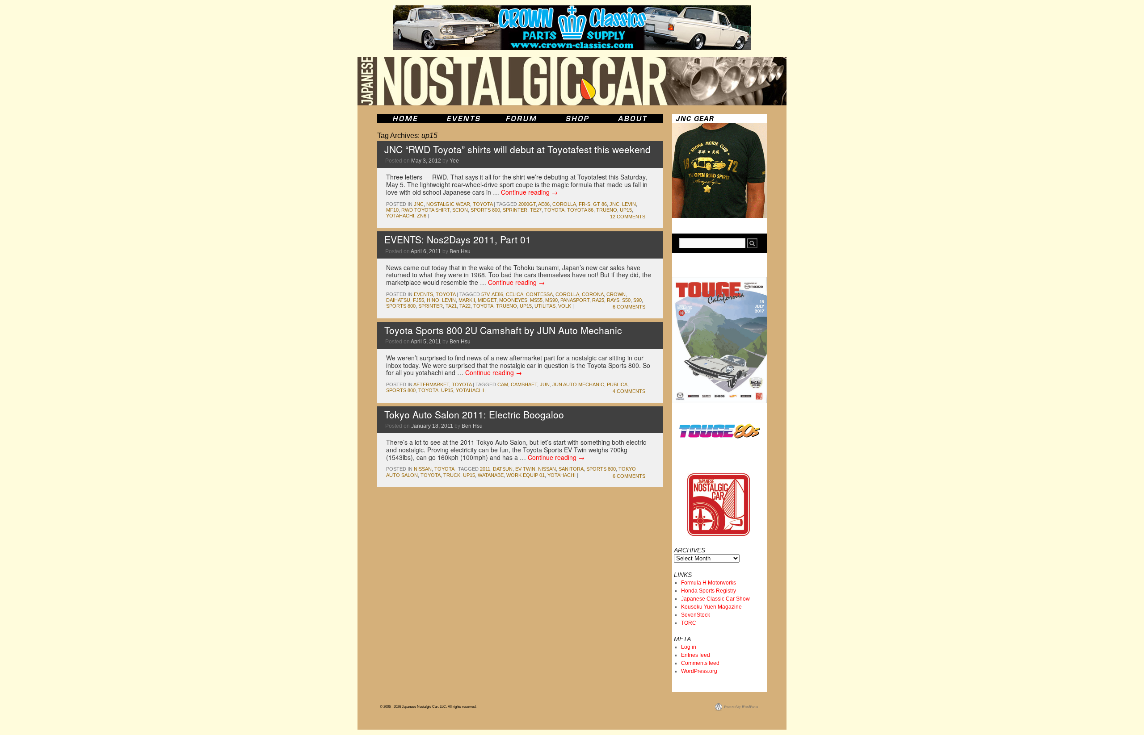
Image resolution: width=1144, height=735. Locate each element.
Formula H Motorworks (708, 583)
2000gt (527, 204)
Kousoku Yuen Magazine (711, 607)
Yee (454, 161)
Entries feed (695, 655)
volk (564, 306)
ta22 (465, 306)
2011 (485, 469)
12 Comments (627, 216)
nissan (423, 469)
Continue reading (529, 192)
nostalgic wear (448, 204)
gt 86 (600, 204)
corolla (564, 204)
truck (451, 475)
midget (487, 300)
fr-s (584, 204)
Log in (688, 647)
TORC (688, 623)
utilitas (544, 306)
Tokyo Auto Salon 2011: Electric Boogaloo (474, 414)
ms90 (551, 300)
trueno (606, 210)
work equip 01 (525, 475)
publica (617, 384)
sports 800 (485, 210)
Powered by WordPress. (741, 706)
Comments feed (700, 663)
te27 (536, 210)
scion (460, 210)
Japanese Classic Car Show (715, 599)
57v (485, 294)
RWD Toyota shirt (425, 210)
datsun (503, 469)
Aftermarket (431, 384)
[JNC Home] (405, 118)
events (423, 294)
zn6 (421, 215)
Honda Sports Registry (708, 591)
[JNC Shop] (577, 118)
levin (629, 204)
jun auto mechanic (578, 384)
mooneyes (513, 300)
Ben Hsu (460, 251)
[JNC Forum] (522, 118)
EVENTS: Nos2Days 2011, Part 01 (457, 239)
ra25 (598, 300)
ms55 (536, 300)
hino (433, 300)
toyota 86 (580, 210)
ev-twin (525, 469)
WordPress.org (699, 671)
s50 (626, 300)
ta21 (451, 306)
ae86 (544, 204)
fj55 (418, 300)
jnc (419, 204)
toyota (482, 204)
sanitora (571, 469)
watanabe (491, 475)
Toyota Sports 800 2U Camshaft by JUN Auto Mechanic (503, 330)
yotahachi (400, 215)
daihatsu (398, 300)
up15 (626, 210)
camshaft (524, 384)
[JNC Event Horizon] (463, 118)
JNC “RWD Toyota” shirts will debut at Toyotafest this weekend (517, 149)
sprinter (515, 210)
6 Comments (629, 306)
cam (502, 384)
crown (616, 294)
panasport (574, 300)
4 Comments (629, 391)
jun (545, 384)
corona (593, 294)
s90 (637, 300)
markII (466, 300)
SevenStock (695, 615)
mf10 (392, 210)
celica (514, 294)
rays (613, 300)
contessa (539, 294)
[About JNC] (633, 118)
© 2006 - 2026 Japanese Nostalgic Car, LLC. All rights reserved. (428, 707)
